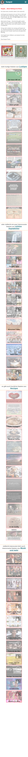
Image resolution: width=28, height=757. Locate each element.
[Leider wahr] (14, 540)
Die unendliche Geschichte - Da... (7, 57)
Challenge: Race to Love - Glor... (21, 57)
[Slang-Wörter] (14, 205)
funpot (9, 2)
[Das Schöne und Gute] (14, 402)
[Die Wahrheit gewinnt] (14, 464)
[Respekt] (14, 502)
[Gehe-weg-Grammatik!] (14, 130)
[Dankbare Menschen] (14, 452)
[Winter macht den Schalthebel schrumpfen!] (14, 180)
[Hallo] (14, 477)
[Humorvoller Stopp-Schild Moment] (14, 168)
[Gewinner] (14, 414)
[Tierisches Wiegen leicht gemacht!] (14, 218)
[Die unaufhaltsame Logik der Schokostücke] (14, 193)
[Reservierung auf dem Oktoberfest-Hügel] (14, 143)
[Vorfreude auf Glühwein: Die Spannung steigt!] (14, 155)
